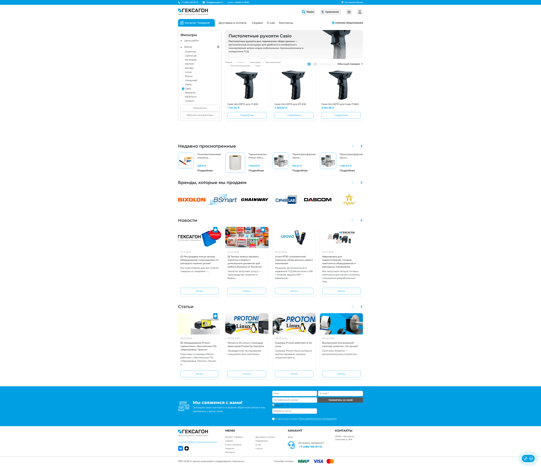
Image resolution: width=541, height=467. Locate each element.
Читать (200, 291)
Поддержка (261, 441)
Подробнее (247, 115)
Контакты (286, 22)
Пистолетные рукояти (240, 66)
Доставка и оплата (232, 22)
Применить (200, 108)
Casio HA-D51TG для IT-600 (242, 104)
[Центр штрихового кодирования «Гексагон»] (193, 11)
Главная (228, 62)
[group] (199, 163)
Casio (257, 66)
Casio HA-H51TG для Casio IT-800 (340, 104)
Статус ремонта (233, 444)
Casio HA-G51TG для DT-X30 (290, 104)
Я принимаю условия (306, 418)
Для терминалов (273, 62)
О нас (271, 22)
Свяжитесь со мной (341, 400)
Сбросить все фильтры (199, 115)
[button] (352, 146)
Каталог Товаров (234, 437)
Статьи (185, 306)
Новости (187, 220)
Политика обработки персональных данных (197, 442)
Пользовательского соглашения (318, 418)
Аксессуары (255, 62)
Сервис (257, 22)
